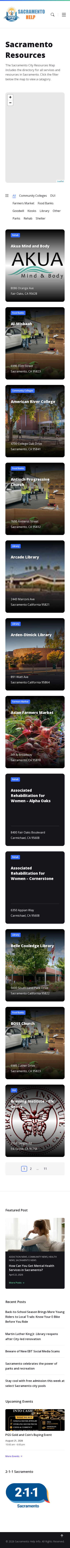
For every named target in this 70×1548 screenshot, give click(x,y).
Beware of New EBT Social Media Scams (32, 1351)
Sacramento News (26, 1260)
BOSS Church (23, 1023)
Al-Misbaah (21, 323)
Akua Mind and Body (30, 246)
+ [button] (10, 97)
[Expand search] (52, 14)
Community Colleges (33, 196)
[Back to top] (62, 1536)
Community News (38, 1256)
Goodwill (18, 211)
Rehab (28, 218)
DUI (52, 196)
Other (57, 211)
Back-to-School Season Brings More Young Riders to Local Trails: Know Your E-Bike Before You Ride (34, 1317)
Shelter (40, 218)
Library (44, 211)
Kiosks (31, 211)
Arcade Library (25, 557)
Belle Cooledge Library (32, 945)
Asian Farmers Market (32, 712)
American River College (33, 401)
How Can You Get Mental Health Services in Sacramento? (31, 1268)
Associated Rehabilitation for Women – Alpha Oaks (31, 795)
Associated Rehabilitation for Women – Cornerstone (32, 873)
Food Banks (45, 203)
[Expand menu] (63, 14)
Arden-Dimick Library (31, 634)
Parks (16, 218)
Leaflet (60, 181)
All (14, 196)
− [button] (10, 103)
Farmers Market (23, 203)
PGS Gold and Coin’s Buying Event (28, 1435)
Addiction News (18, 1256)
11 (45, 1169)
